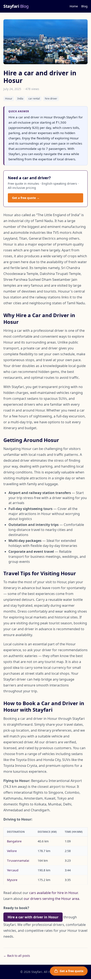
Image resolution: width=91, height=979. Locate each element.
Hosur (8, 98)
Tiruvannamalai (18, 861)
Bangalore (14, 841)
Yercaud (12, 870)
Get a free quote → (26, 198)
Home (74, 6)
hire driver (51, 98)
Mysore (12, 880)
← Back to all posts (16, 956)
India (20, 98)
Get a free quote (71, 971)
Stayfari (16, 6)
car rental (34, 98)
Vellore (12, 851)
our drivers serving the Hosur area (51, 898)
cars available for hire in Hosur (53, 892)
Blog (84, 6)
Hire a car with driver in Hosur (33, 917)
